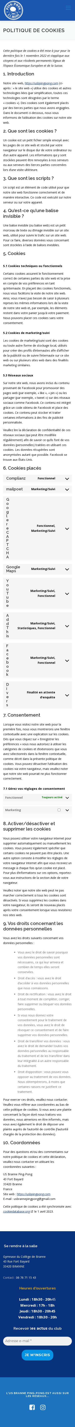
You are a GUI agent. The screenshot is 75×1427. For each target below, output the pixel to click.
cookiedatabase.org (16, 1211)
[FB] (32, 1407)
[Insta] (43, 1407)
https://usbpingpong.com (41, 83)
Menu (68, 8)
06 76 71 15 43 (26, 1277)
